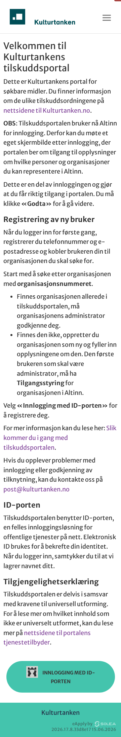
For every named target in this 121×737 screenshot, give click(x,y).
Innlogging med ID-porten (68, 676)
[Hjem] (42, 17)
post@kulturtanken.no (36, 489)
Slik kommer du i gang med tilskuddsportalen (59, 437)
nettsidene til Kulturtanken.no (46, 110)
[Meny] (106, 18)
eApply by (82, 723)
